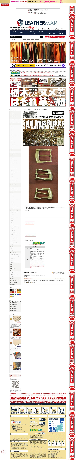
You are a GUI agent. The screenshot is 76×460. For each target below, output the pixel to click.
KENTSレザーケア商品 (15, 256)
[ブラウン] (18, 290)
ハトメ (12, 194)
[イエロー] (20, 292)
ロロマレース (13, 166)
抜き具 (12, 220)
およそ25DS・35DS (14, 274)
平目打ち (12, 224)
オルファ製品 (13, 240)
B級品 (12, 272)
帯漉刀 (12, 244)
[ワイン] (20, 294)
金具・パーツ (13, 192)
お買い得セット (13, 268)
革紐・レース (13, 156)
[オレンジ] (18, 292)
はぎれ (12, 266)
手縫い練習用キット (14, 188)
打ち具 (12, 218)
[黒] (11, 290)
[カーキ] (20, 290)
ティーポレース (13, 164)
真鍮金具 (12, 198)
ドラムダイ (13, 146)
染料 (12, 248)
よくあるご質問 (13, 284)
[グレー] (13, 290)
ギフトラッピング (14, 280)
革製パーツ (13, 204)
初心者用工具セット (14, 212)
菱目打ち (12, 222)
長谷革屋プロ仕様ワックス (15, 254)
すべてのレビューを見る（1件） (59, 272)
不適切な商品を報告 (29, 240)
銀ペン (12, 236)
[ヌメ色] (11, 292)
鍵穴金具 (12, 202)
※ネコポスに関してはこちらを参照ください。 (38, 435)
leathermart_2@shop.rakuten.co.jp (57, 457)
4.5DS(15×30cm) (14, 304)
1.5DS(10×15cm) (14, 302)
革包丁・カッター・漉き (15, 228)
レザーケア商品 (13, 252)
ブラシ (12, 260)
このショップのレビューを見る (59, 273)
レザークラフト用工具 (14, 210)
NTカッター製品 (14, 242)
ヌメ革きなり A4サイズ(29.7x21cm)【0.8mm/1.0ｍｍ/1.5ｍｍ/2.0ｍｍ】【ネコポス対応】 (15, 349)
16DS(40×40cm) (14, 310)
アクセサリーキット (14, 190)
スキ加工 (12, 278)
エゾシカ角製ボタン (14, 206)
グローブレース (13, 182)
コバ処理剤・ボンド (14, 238)
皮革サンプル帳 (13, 184)
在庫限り (12, 276)
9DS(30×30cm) (13, 306)
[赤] (13, 292)
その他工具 (13, 232)
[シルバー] (13, 296)
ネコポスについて (14, 282)
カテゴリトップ (25, 109)
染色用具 (12, 246)
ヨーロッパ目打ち (14, 226)
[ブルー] (18, 294)
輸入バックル (13, 200)
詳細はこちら (57, 72)
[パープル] (11, 294)
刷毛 (12, 250)
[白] (15, 290)
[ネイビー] (15, 294)
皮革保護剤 (13, 258)
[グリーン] (13, 294)
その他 (12, 208)
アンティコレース (14, 180)
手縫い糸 (12, 214)
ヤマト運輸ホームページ (61, 75)
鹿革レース (13, 174)
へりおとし (13, 230)
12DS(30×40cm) (14, 308)
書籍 (11, 264)
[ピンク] (15, 292)
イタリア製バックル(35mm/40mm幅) (40, 109)
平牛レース (13, 176)
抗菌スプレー (13, 262)
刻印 (12, 234)
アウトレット (13, 270)
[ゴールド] (11, 296)
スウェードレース (14, 172)
